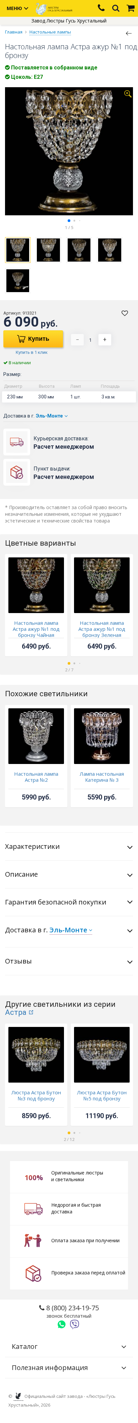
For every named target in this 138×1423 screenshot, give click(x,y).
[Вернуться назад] (129, 33)
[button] (69, 220)
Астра (15, 1012)
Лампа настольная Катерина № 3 (102, 776)
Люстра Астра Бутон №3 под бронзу (36, 1095)
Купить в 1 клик (32, 352)
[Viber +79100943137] (75, 1324)
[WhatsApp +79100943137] (62, 1324)
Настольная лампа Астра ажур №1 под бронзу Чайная (36, 628)
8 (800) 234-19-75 (72, 1311)
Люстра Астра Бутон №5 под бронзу (102, 1095)
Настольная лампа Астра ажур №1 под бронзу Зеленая (101, 628)
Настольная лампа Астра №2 (36, 776)
